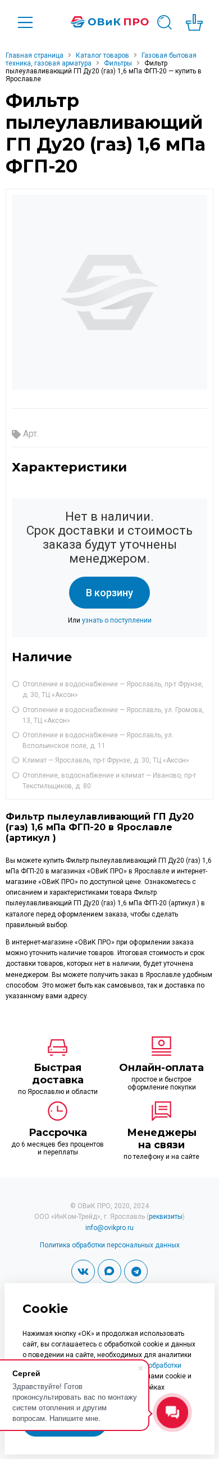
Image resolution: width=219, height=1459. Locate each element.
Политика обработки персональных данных (110, 1245)
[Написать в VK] (83, 1271)
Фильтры (118, 63)
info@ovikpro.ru (109, 1228)
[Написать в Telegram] (136, 1271)
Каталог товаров (102, 55)
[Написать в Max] (109, 1271)
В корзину (109, 592)
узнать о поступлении (117, 620)
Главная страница (34, 55)
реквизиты (165, 1216)
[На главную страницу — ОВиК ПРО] (109, 22)
